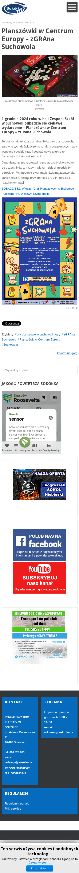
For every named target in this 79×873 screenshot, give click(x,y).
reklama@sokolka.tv (58, 732)
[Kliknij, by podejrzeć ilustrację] (40, 76)
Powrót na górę (67, 353)
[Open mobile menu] (72, 7)
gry (58, 334)
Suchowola (10, 344)
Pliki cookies (13, 808)
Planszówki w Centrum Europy (40, 339)
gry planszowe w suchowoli (35, 334)
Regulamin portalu (17, 803)
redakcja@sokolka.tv (18, 762)
